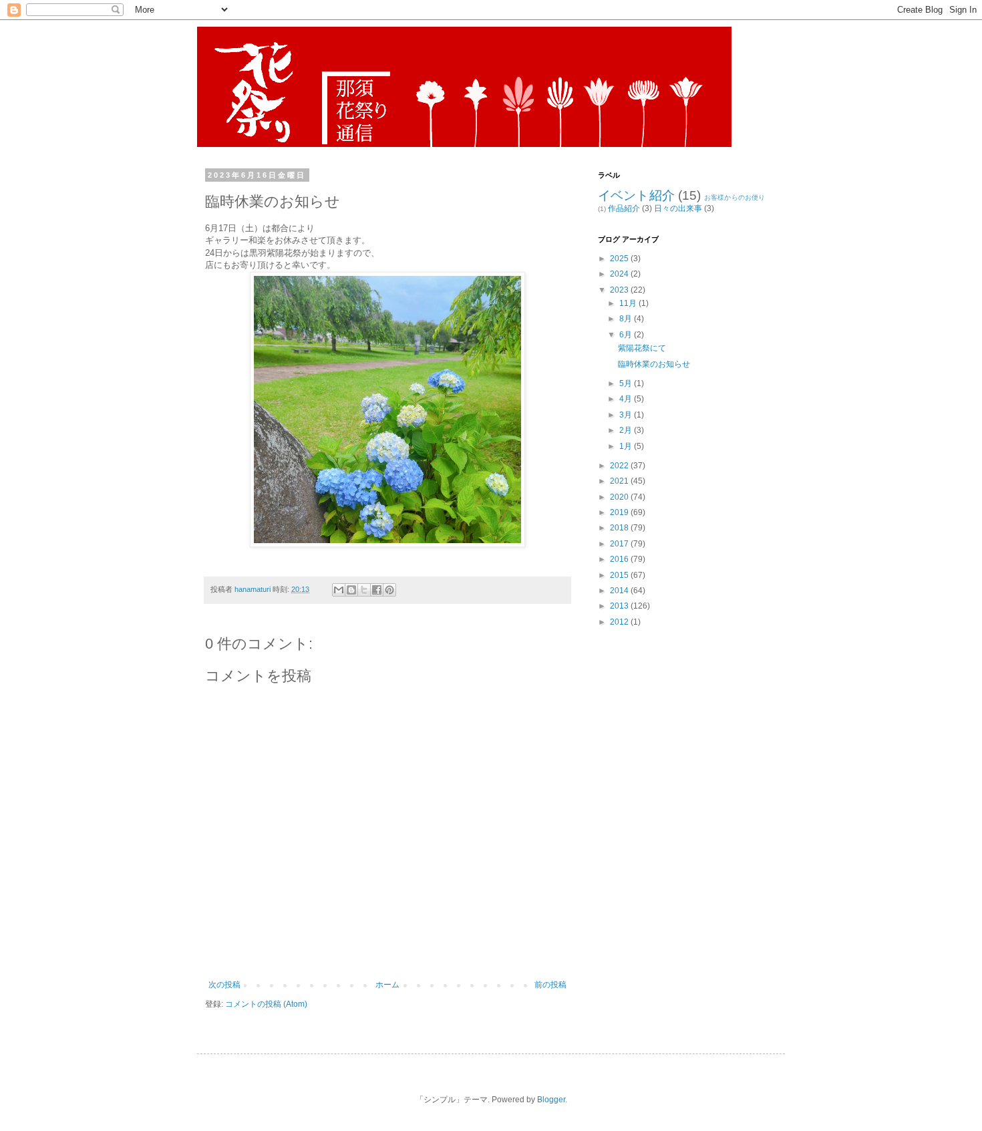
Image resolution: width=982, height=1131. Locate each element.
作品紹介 (624, 208)
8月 (626, 318)
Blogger (551, 1099)
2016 (620, 559)
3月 (626, 415)
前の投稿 (550, 984)
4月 (626, 398)
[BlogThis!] (351, 590)
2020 (620, 497)
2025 (620, 258)
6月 (626, 334)
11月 (629, 303)
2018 (620, 527)
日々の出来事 (678, 208)
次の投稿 (224, 984)
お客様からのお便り (734, 197)
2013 (620, 606)
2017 (620, 543)
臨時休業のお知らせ (654, 364)
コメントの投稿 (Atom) (266, 1004)
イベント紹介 (636, 195)
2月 (626, 430)
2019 (620, 512)
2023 (620, 290)
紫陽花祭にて (642, 348)
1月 (626, 446)
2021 (620, 481)
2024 (620, 274)
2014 (620, 590)
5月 (626, 383)
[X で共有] (364, 590)
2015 (620, 575)
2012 (620, 622)
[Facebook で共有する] (376, 590)
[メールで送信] (338, 590)
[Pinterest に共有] (389, 590)
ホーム (387, 984)
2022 (620, 465)
